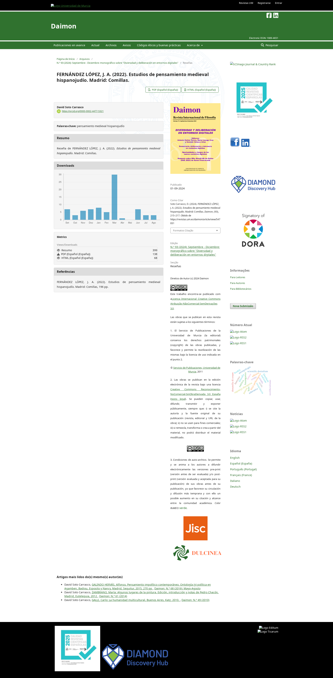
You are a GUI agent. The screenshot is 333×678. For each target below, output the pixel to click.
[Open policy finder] (195, 527)
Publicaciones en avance (69, 45)
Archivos (111, 45)
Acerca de (193, 45)
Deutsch (235, 486)
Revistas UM (246, 3)
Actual (95, 45)
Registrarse (264, 3)
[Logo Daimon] (197, 552)
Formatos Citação (183, 230)
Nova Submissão (243, 306)
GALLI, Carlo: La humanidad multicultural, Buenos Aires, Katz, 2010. (136, 600)
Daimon (63, 26)
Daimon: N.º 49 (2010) (195, 600)
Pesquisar (271, 45)
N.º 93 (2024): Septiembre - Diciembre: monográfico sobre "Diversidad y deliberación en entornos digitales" (117, 62)
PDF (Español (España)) (164, 89)
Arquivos (84, 59)
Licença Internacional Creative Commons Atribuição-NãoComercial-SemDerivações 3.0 (195, 303)
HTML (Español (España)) (201, 89)
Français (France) (241, 475)
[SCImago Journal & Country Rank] (253, 64)
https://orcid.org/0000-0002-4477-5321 (83, 111)
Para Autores (237, 283)
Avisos (127, 45)
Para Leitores (237, 277)
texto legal (178, 399)
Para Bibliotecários (240, 288)
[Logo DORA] (253, 252)
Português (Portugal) (243, 469)
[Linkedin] (246, 146)
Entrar (278, 3)
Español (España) (241, 463)
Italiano (235, 481)
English (235, 458)
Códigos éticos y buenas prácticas (159, 45)
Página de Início (66, 59)
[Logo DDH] (253, 193)
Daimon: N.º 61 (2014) (113, 596)
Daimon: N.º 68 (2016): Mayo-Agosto (177, 588)
